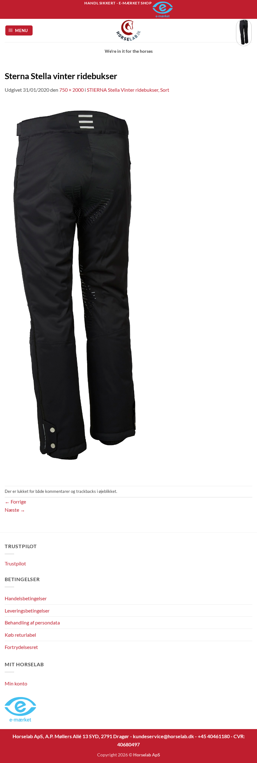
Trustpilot (15, 563)
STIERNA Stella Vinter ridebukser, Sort (128, 90)
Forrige (15, 501)
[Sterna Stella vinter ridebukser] (75, 289)
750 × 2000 (71, 90)
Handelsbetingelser (26, 598)
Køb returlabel (20, 635)
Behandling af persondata (32, 622)
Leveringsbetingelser (27, 610)
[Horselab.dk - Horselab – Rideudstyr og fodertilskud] (128, 30)
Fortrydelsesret (21, 647)
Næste (15, 510)
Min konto (16, 683)
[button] (19, 30)
